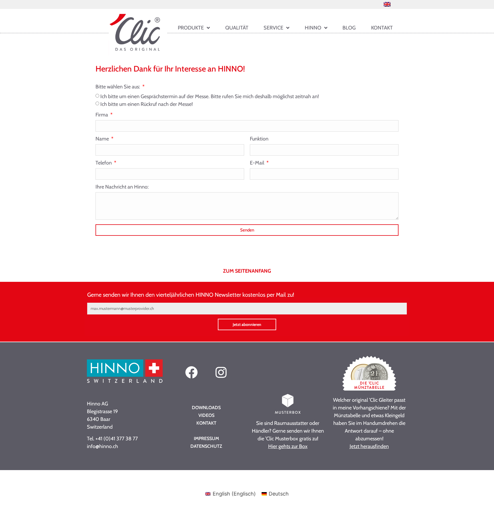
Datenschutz (206, 446)
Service (273, 28)
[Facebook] (191, 372)
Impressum (206, 438)
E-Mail (257, 163)
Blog (349, 28)
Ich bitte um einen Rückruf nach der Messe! (146, 104)
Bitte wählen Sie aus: (118, 87)
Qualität (236, 28)
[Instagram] (221, 372)
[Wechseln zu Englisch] (387, 4)
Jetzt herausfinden (369, 446)
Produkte (191, 28)
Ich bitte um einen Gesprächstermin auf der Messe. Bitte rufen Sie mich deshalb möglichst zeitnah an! (209, 96)
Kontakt (382, 28)
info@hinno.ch (102, 446)
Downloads (206, 407)
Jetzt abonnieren (247, 324)
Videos (206, 415)
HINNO (313, 28)
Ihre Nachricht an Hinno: (122, 187)
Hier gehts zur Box (288, 446)
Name (102, 139)
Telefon (104, 163)
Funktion (259, 139)
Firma (102, 115)
